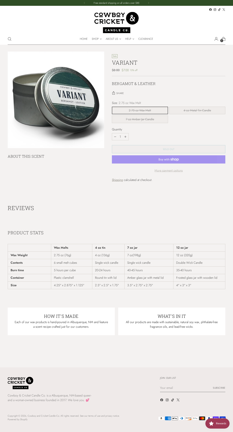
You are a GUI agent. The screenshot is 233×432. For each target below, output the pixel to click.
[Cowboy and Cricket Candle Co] (116, 22)
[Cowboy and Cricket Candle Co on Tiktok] (219, 9)
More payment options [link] (169, 170)
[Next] (148, 3)
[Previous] (84, 3)
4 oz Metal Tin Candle (197, 110)
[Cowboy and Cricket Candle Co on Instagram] (214, 9)
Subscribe (219, 387)
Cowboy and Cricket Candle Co (43, 415)
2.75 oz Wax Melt (140, 110)
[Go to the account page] (216, 39)
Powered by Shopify (17, 419)
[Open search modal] (9, 39)
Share (120, 93)
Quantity (117, 129)
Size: (126, 103)
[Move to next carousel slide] (222, 355)
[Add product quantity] (125, 136)
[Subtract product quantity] (115, 136)
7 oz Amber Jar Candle (140, 119)
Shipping (117, 180)
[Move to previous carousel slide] (214, 356)
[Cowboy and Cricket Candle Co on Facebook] (210, 9)
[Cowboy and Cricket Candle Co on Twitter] (223, 9)
